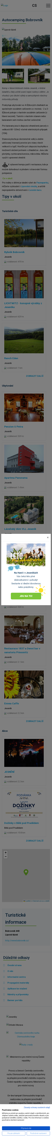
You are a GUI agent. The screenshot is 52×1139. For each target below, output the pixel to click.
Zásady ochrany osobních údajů (37, 1107)
